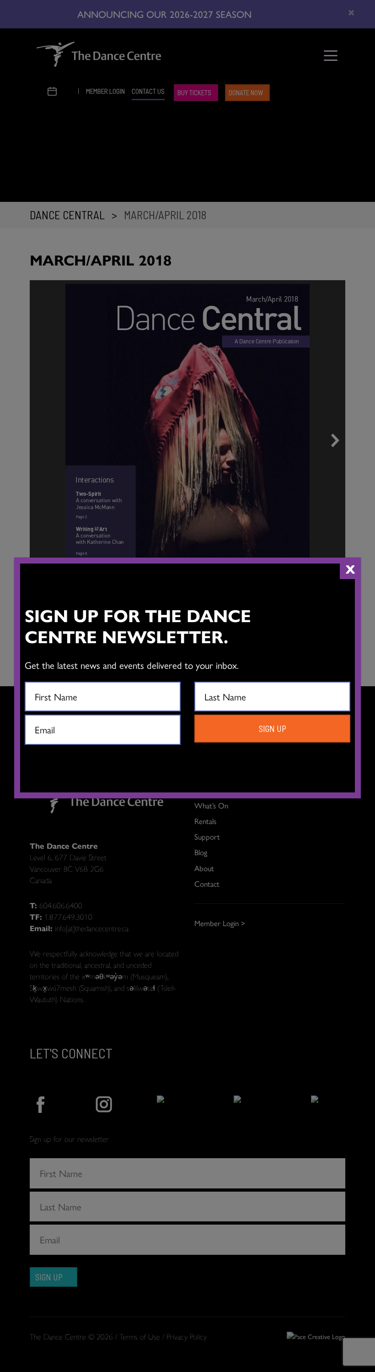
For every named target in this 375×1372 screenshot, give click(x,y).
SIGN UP (272, 728)
